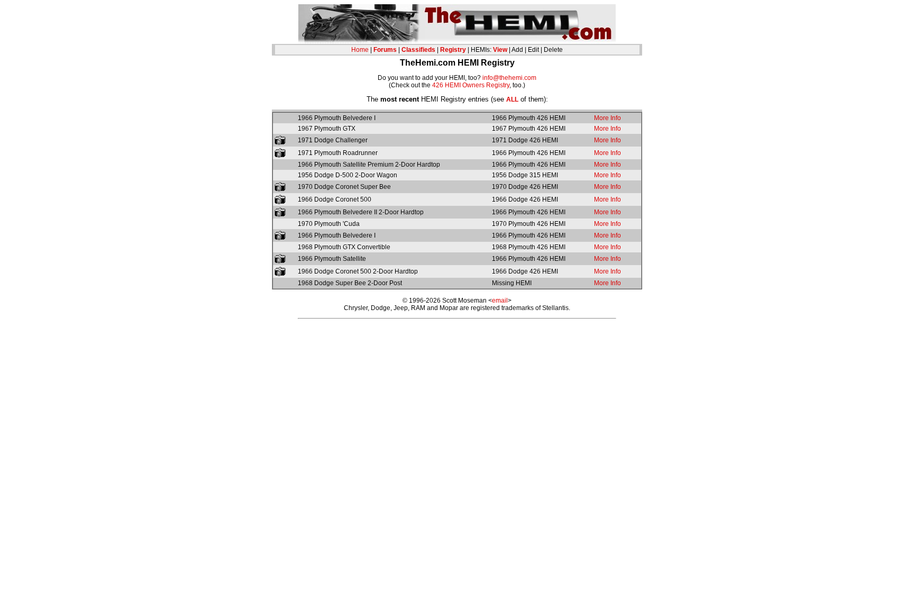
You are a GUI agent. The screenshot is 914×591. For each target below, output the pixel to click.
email (500, 300)
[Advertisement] (457, 342)
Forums (385, 49)
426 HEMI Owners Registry (470, 85)
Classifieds (418, 49)
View (500, 49)
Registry (453, 49)
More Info (607, 118)
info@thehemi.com (509, 77)
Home (360, 49)
